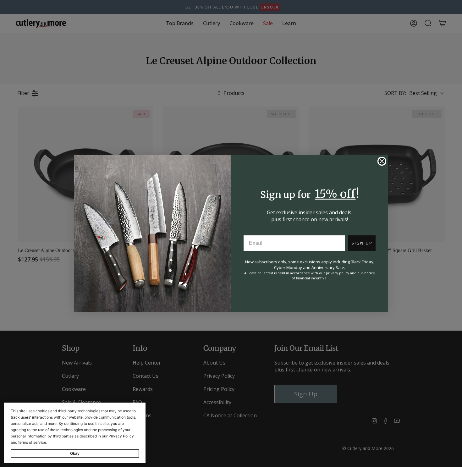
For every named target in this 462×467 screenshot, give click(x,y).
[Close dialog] (382, 161)
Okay (75, 453)
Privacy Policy (121, 436)
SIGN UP (361, 243)
